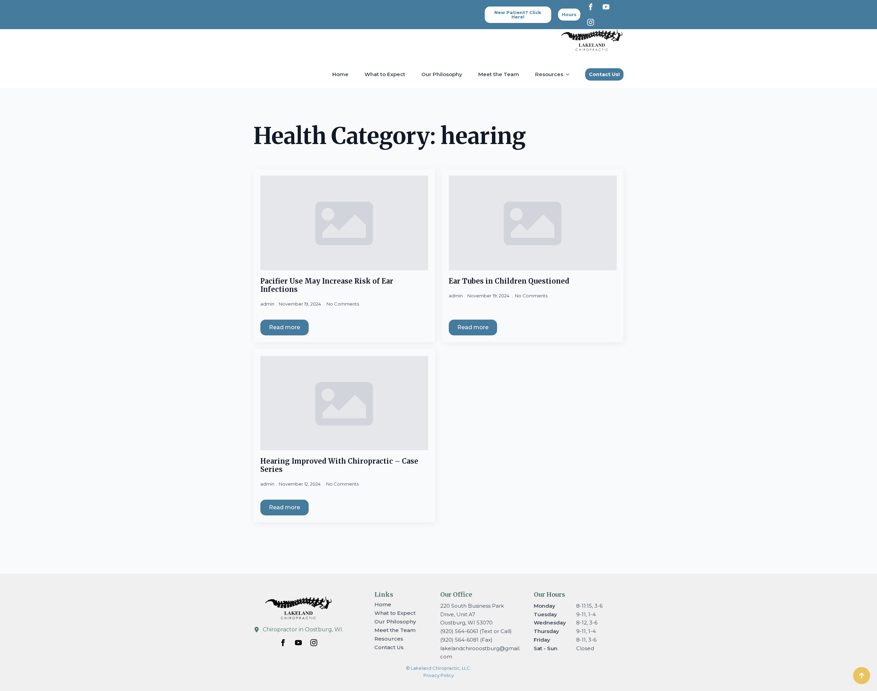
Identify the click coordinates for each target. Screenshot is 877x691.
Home (340, 74)
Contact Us (389, 647)
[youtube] (606, 6)
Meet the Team (498, 74)
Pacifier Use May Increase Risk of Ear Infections (326, 285)
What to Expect (385, 74)
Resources (549, 74)
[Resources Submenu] (569, 74)
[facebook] (590, 6)
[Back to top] (861, 675)
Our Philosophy (441, 74)
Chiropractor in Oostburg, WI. (303, 629)
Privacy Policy (438, 675)
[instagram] (590, 22)
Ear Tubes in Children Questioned (509, 281)
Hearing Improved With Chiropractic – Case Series (339, 465)
